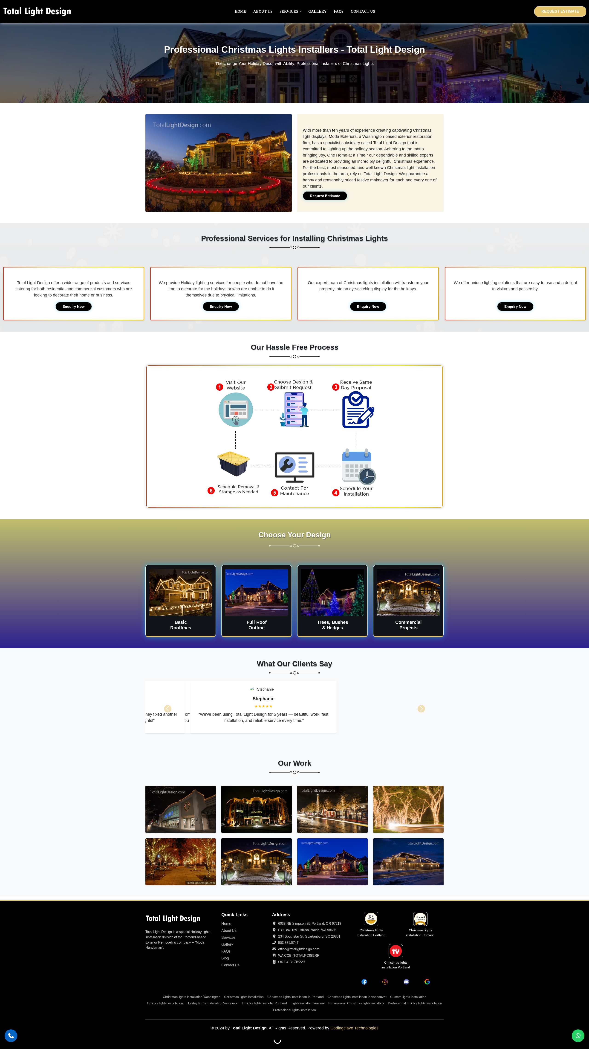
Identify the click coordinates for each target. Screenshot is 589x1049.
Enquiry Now (74, 306)
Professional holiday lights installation (415, 1003)
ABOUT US (262, 11)
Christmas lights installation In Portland (295, 997)
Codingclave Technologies (354, 1028)
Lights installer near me (308, 1003)
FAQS (339, 11)
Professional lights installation (294, 1010)
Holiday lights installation (165, 1003)
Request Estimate (325, 196)
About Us (229, 931)
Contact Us (230, 965)
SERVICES (289, 11)
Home (226, 924)
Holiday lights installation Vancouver (213, 1003)
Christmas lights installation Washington (191, 997)
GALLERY (317, 11)
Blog (225, 958)
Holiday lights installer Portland (264, 1003)
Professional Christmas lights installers (356, 1003)
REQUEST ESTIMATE (560, 11)
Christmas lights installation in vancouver (357, 997)
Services (228, 937)
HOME (240, 11)
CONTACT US (363, 11)
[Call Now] (11, 1035)
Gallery (227, 944)
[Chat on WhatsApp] (578, 1035)
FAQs (226, 951)
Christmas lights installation (244, 997)
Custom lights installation (408, 997)
